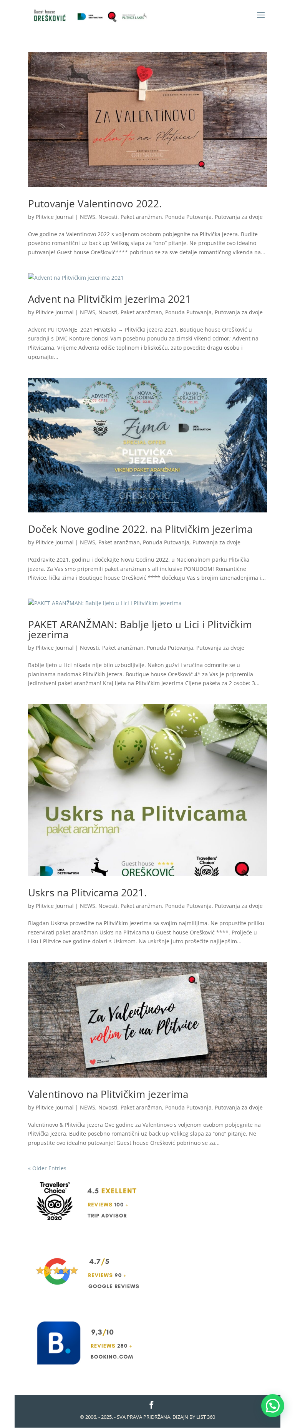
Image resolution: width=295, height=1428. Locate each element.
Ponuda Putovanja (188, 216)
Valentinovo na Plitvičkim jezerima (108, 1094)
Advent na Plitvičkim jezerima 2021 (109, 299)
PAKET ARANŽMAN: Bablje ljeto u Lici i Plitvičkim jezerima (140, 629)
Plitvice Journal (55, 216)
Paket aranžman (141, 216)
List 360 (205, 1416)
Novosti (108, 216)
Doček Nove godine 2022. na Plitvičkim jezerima (140, 529)
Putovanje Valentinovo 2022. (95, 203)
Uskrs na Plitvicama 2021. (87, 892)
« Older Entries (47, 1168)
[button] (272, 1405)
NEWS (87, 216)
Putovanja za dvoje (239, 216)
